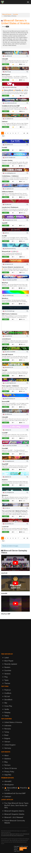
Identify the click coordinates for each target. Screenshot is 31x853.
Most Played (8, 661)
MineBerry (5, 298)
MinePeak (5, 283)
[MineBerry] (15, 292)
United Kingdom (10, 745)
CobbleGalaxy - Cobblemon (10, 176)
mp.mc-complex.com (9, 157)
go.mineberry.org (8, 295)
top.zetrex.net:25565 (9, 351)
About (6, 755)
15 (13, 272)
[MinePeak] (15, 276)
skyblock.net (7, 477)
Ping (5, 677)
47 (13, 516)
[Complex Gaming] (15, 154)
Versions (7, 673)
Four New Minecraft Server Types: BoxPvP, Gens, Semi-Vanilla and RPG (16, 805)
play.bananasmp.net (9, 398)
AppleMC (5, 223)
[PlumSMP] (15, 442)
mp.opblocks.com (9, 189)
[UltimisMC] (15, 52)
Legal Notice (17, 851)
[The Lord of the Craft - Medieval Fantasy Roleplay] (15, 504)
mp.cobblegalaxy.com (10, 173)
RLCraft (7, 696)
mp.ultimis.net (8, 56)
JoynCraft (4, 573)
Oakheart (4, 121)
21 (13, 319)
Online (5, 64)
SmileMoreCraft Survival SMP (11, 106)
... (21, 133)
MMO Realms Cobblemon (9, 314)
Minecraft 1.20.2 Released (13, 817)
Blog (5, 762)
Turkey (6, 732)
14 (13, 256)
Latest (6, 657)
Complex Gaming (7, 160)
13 (13, 241)
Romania (7, 728)
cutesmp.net (7, 430)
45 (13, 500)
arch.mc (6, 233)
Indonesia (7, 725)
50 (27, 133)
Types (6, 680)
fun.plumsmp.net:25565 (10, 445)
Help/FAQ (7, 775)
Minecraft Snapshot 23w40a (14, 814)
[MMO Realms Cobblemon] (15, 307)
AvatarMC (4, 593)
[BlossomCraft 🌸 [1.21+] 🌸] (15, 245)
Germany (7, 748)
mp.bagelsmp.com (9, 461)
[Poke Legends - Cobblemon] (15, 379)
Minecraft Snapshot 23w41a (14, 811)
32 (13, 391)
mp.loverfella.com (9, 523)
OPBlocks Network (7, 192)
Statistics (7, 758)
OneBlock (7, 693)
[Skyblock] (15, 473)
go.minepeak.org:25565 (10, 280)
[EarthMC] (15, 141)
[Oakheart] (15, 115)
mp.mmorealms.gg (9, 311)
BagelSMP (5, 464)
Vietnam (7, 741)
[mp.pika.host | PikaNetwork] (15, 201)
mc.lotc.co (7, 508)
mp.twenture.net (8, 264)
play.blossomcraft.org (9, 248)
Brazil (6, 735)
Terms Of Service (10, 768)
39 (13, 453)
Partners (7, 765)
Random (7, 667)
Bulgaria (7, 738)
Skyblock (5, 480)
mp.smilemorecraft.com (10, 103)
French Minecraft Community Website (14, 821)
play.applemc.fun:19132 (10, 220)
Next (3, 136)
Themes (7, 683)
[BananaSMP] (15, 395)
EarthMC (4, 147)
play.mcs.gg (7, 71)
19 (13, 303)
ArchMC (4, 236)
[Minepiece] (15, 489)
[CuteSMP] (15, 426)
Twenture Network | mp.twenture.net (13, 267)
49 (24, 133)
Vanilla (6, 709)
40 (13, 469)
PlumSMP (5, 448)
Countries (15, 14)
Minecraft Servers (6, 14)
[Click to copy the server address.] (27, 56)
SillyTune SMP (5, 614)
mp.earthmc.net (8, 144)
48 (13, 532)
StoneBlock (8, 699)
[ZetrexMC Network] (15, 348)
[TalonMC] (15, 364)
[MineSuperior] (15, 68)
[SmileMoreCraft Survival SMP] (15, 99)
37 (13, 422)
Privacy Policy (9, 771)
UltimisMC (5, 59)
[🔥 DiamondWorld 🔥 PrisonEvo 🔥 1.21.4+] (15, 84)
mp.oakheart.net (8, 118)
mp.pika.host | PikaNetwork (10, 207)
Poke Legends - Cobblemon (10, 386)
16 (13, 288)
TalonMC (4, 370)
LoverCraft (5, 526)
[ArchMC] (15, 229)
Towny (6, 715)
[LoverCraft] (15, 520)
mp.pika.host (7, 204)
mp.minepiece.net (9, 492)
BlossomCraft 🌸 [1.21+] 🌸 (10, 251)
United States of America (13, 722)
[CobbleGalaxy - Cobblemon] (15, 170)
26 (13, 375)
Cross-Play (8, 706)
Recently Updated (10, 664)
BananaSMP (5, 401)
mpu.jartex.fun (8, 336)
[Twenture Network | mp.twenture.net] (15, 261)
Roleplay (7, 712)
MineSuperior (6, 74)
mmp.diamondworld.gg (10, 87)
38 (13, 438)
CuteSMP (5, 433)
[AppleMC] (15, 216)
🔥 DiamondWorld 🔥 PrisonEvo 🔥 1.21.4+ (15, 90)
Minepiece (5, 495)
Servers (5, 26)
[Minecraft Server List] (2, 2)
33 (13, 407)
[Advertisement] (15, 9)
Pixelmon (7, 690)
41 (13, 485)
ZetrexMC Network (7, 354)
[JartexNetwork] (15, 332)
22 (13, 344)
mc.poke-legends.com (10, 383)
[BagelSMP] (15, 458)
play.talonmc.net (8, 367)
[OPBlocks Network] (15, 185)
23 (13, 360)
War (5, 703)
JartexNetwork (6, 339)
